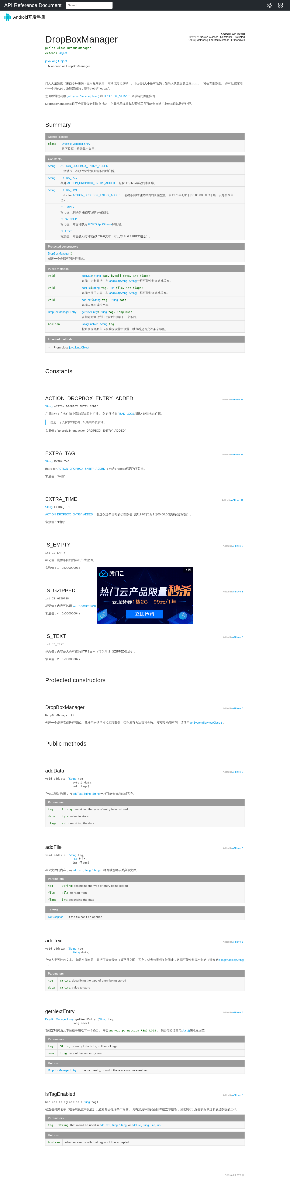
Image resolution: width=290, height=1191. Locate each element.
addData (87, 275)
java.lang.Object (56, 61)
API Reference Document (33, 5)
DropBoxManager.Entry (76, 143)
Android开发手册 (28, 17)
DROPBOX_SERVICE (117, 96)
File (112, 287)
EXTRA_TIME (69, 190)
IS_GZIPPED (69, 219)
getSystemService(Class (83, 96)
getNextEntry (90, 312)
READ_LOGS (125, 413)
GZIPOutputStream (100, 224)
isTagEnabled (90, 324)
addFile (86, 287)
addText (87, 300)
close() (186, 1030)
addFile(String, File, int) (146, 1125)
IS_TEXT (66, 231)
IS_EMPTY (68, 207)
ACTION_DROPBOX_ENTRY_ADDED (84, 166)
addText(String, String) (123, 280)
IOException (55, 916)
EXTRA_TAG (69, 178)
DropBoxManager (58, 253)
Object (63, 53)
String (51, 166)
